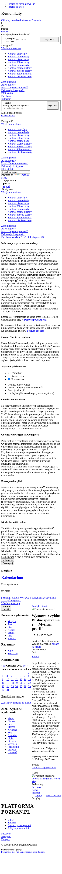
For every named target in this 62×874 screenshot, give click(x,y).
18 (12, 683)
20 (21, 683)
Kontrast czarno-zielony (20, 68)
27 (21, 686)
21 (25, 683)
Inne (10, 635)
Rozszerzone (17, 376)
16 (3, 683)
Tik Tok (25, 237)
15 (29, 679)
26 (16, 686)
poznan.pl (6, 597)
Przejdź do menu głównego (21, 4)
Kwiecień (12, 729)
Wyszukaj (49, 39)
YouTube (16, 237)
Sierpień (12, 741)
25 (12, 686)
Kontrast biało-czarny (18, 59)
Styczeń (12, 721)
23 (3, 686)
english (4, 31)
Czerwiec (12, 735)
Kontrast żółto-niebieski (19, 73)
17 (8, 683)
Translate (24, 174)
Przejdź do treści (16, 6)
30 (3, 690)
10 (8, 679)
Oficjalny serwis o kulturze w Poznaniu (21, 20)
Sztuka (11, 632)
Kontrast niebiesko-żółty (20, 76)
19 (16, 683)
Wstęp (11, 718)
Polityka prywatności (18, 828)
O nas (11, 819)
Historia (12, 638)
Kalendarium (12, 577)
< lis (3, 665)
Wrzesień (12, 744)
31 (8, 690)
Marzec (11, 727)
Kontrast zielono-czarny (20, 70)
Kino (10, 650)
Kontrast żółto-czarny (18, 62)
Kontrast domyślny (17, 53)
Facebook (6, 96)
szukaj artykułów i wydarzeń (16, 105)
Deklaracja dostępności (19, 825)
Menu (4, 177)
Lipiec (11, 738)
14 (25, 679)
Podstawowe (17, 379)
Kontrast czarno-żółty (18, 65)
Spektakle (12, 653)
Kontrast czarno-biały (18, 56)
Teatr (10, 624)
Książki (11, 630)
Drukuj (38, 795)
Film (10, 627)
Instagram (6, 99)
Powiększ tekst (39, 606)
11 (12, 679)
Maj (10, 732)
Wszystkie (16, 373)
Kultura (15, 597)
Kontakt (12, 822)
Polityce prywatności (35, 319)
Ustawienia (8, 560)
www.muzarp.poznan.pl (44, 767)
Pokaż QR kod (53, 795)
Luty (10, 724)
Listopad (12, 749)
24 (8, 686)
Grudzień (12, 752)
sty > (25, 665)
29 (29, 686)
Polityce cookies (35, 330)
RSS (43, 237)
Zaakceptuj (8, 563)
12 (16, 679)
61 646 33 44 (8, 115)
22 (29, 683)
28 (25, 686)
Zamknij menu (8, 81)
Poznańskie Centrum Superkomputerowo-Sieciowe (23, 852)
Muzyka (12, 621)
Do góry (36, 798)
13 (21, 679)
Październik (13, 746)
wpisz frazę (12, 39)
